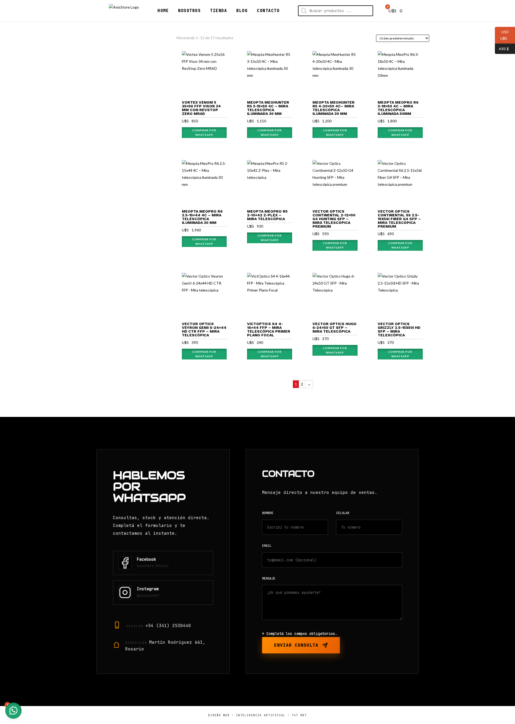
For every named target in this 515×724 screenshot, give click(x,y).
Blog (242, 10)
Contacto (268, 10)
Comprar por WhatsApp (204, 132)
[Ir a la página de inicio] (124, 10)
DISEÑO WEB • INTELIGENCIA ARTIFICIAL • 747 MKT (257, 715)
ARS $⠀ (503, 48)
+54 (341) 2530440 (168, 625)
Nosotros (189, 10)
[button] (13, 711)
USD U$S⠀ (502, 35)
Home (163, 10)
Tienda (218, 10)
